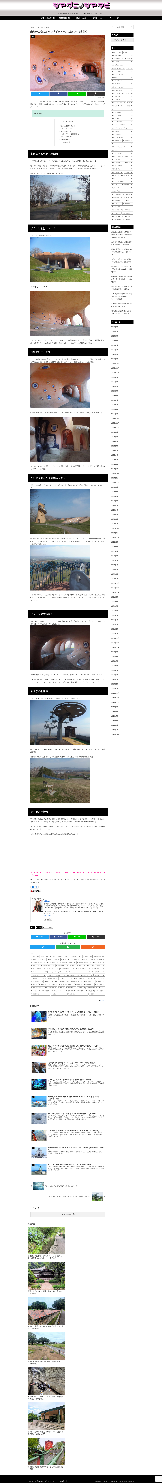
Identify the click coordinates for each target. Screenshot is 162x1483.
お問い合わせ (39, 1481)
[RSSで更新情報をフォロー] (50, 919)
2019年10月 (115, 702)
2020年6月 (115, 665)
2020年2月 (115, 684)
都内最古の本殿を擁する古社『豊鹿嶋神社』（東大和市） (121, 312)
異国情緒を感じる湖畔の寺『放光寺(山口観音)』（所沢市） (121, 288)
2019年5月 (115, 725)
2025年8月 (115, 382)
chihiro (47, 901)
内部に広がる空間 (65, 131)
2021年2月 (115, 629)
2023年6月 (115, 501)
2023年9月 (115, 487)
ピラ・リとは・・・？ (67, 128)
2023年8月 (115, 491)
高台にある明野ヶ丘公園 (67, 126)
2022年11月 (115, 533)
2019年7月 (115, 716)
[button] (132, 27)
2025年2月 (115, 409)
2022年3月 (115, 569)
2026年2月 (115, 354)
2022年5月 (115, 560)
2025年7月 (115, 386)
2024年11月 (115, 423)
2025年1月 (115, 414)
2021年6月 (115, 611)
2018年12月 (115, 734)
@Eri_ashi (47, 915)
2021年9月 (115, 597)
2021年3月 (115, 624)
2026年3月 (115, 350)
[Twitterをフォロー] (45, 919)
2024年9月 (115, 432)
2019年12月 (115, 693)
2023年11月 (115, 478)
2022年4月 (115, 565)
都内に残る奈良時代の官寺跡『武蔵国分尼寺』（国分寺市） (121, 260)
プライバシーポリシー (51, 1481)
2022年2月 (115, 574)
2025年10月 (115, 372)
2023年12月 (115, 473)
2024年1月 (115, 469)
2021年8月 (115, 601)
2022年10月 (115, 537)
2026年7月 (115, 331)
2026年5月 (115, 340)
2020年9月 (115, 652)
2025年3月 (115, 404)
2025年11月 (115, 368)
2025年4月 (115, 400)
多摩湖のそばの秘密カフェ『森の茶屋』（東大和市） (121, 305)
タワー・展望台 (48, 927)
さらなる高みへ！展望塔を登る (69, 134)
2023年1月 (115, 524)
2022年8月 (115, 546)
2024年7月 (115, 441)
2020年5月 (115, 670)
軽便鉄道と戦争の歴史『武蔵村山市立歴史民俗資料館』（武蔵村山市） (121, 279)
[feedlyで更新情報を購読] (48, 919)
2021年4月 (115, 620)
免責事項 (62, 1481)
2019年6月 (115, 720)
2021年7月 (115, 606)
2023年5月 (115, 505)
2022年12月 (115, 528)
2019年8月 (115, 711)
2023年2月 (115, 519)
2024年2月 (115, 464)
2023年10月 (115, 482)
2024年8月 (115, 437)
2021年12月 (115, 583)
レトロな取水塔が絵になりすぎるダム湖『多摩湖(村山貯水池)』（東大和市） (121, 296)
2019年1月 (115, 730)
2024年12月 (115, 418)
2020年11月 (115, 643)
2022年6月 (115, 556)
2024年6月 (115, 446)
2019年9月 (115, 707)
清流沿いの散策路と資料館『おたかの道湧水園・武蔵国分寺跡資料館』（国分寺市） (121, 234)
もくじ (65, 121)
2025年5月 (115, 395)
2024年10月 (115, 427)
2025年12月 (115, 363)
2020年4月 (115, 675)
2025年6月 (115, 391)
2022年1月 (115, 579)
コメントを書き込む (67, 1214)
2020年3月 (115, 679)
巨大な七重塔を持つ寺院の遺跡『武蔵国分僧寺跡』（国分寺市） (121, 251)
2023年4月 (115, 510)
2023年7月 (115, 496)
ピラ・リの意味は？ (66, 136)
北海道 (39, 927)
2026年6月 (115, 336)
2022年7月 (115, 551)
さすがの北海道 (65, 139)
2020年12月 (115, 638)
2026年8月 (115, 327)
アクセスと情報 (65, 142)
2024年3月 (115, 459)
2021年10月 (115, 592)
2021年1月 (115, 633)
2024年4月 (115, 455)
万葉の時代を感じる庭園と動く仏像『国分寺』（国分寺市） (121, 243)
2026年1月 (115, 359)
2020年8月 (115, 656)
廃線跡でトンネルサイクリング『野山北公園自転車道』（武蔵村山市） (121, 269)
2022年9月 (115, 542)
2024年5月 (115, 450)
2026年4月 (115, 345)
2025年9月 (115, 377)
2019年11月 (115, 697)
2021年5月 (115, 615)
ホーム (31, 1481)
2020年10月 (115, 647)
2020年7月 (115, 661)
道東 (33, 927)
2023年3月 (115, 514)
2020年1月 (115, 688)
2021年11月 (115, 588)
